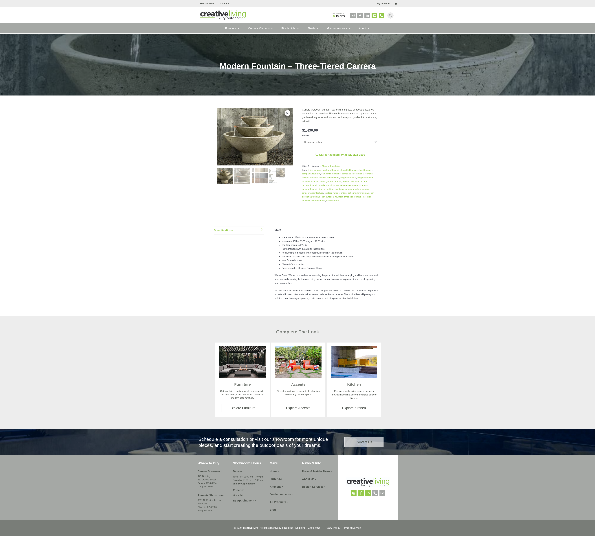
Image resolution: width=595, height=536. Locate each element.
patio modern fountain (358, 193)
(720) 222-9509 (205, 486)
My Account (383, 3)
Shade (311, 28)
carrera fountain (310, 177)
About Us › (309, 479)
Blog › (274, 509)
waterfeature (332, 200)
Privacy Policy (332, 528)
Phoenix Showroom (211, 495)
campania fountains (331, 173)
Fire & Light (288, 28)
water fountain (318, 200)
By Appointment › (244, 500)
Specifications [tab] (223, 230)
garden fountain (333, 181)
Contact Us (314, 528)
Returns (288, 528)
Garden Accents (337, 28)
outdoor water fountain (335, 193)
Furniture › (277, 479)
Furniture (230, 28)
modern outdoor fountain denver (335, 185)
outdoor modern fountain (357, 189)
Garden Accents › (281, 494)
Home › (274, 471)
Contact (224, 3)
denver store (333, 177)
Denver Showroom (210, 471)
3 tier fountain (314, 170)
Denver (340, 16)
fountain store (318, 181)
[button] (287, 113)
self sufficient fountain (332, 196)
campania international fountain (357, 173)
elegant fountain (348, 177)
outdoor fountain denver (313, 189)
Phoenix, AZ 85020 (207, 507)
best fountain (365, 170)
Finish (305, 135)
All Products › (279, 502)
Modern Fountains (331, 166)
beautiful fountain (349, 170)
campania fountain (311, 173)
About (362, 28)
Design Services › (313, 486)
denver (322, 177)
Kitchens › (276, 486)
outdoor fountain (360, 185)
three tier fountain (352, 196)
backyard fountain (331, 170)
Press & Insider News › (317, 471)
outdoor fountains (335, 189)
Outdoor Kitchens (259, 28)
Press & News (207, 3)
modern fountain (351, 181)
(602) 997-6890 (205, 510)
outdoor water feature (312, 193)
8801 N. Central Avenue (210, 500)
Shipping (300, 528)
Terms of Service (351, 528)
